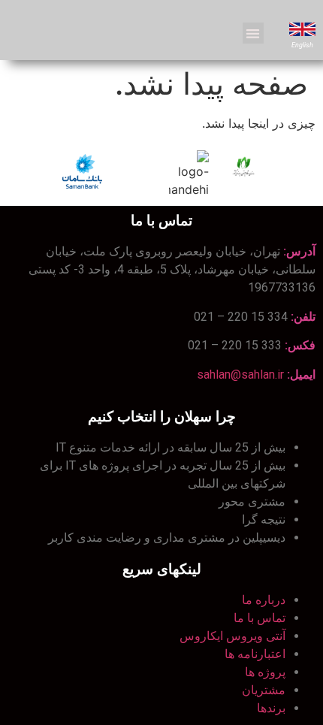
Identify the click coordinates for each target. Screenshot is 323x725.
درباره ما (263, 600)
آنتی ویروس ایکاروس (232, 636)
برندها (271, 708)
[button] (253, 33)
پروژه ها (265, 672)
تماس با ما (259, 618)
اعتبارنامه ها (255, 654)
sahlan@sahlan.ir (240, 374)
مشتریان (263, 690)
